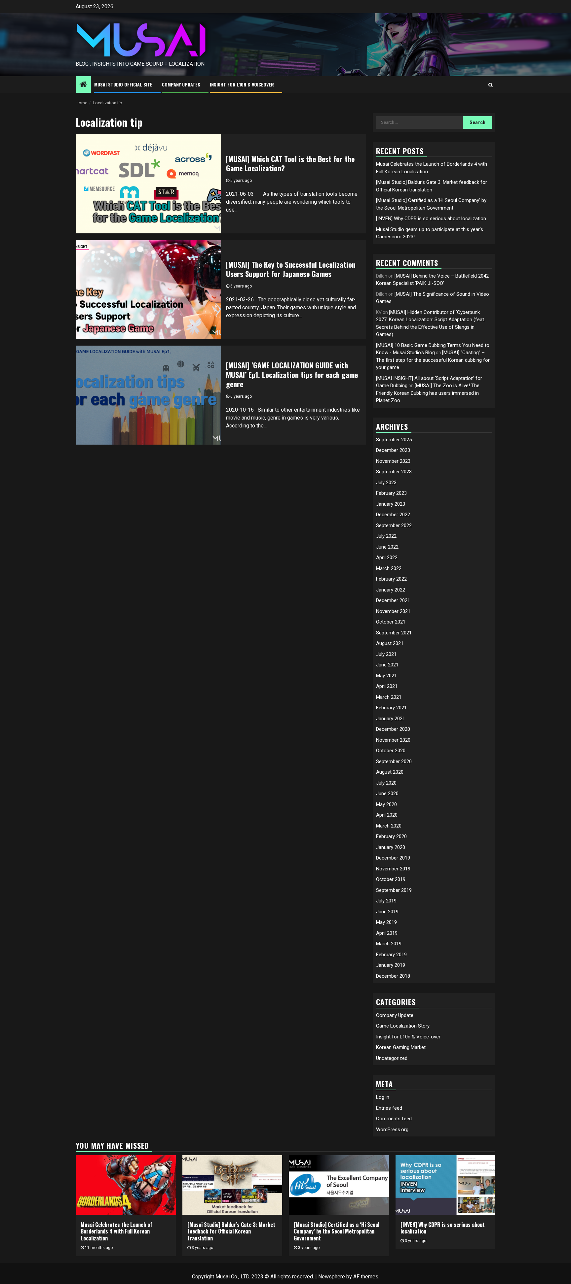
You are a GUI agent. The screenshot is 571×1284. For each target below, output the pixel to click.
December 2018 (393, 976)
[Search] (490, 85)
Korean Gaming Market (401, 1047)
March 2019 (388, 944)
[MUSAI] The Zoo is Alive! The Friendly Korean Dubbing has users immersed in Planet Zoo (427, 393)
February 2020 (391, 836)
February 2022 (391, 579)
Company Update (394, 1015)
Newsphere (331, 1276)
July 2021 (386, 654)
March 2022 (388, 568)
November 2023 (393, 461)
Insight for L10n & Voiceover (242, 84)
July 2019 (386, 901)
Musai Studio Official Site (123, 84)
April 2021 (387, 686)
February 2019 (391, 955)
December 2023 (393, 450)
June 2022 (387, 547)
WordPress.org (392, 1129)
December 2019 (393, 858)
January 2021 (390, 719)
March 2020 (388, 826)
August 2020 (389, 772)
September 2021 (394, 633)
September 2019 (394, 890)
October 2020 (390, 751)
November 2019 (393, 869)
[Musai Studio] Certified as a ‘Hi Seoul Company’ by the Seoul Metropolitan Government (336, 1231)
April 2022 (387, 557)
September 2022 (394, 525)
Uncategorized (391, 1058)
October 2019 (390, 879)
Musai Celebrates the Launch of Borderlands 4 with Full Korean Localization (116, 1231)
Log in (382, 1097)
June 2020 (387, 793)
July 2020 (386, 783)
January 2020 (390, 847)
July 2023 (386, 483)
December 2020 (393, 729)
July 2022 (386, 536)
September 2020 (394, 761)
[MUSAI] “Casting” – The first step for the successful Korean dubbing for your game (433, 360)
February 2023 (391, 493)
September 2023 (394, 472)
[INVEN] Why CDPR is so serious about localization (431, 218)
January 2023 (390, 504)
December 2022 (393, 515)
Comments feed (394, 1119)
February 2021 (391, 708)
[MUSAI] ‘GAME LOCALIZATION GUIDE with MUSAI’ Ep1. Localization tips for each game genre (292, 374)
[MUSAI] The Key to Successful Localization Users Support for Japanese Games (291, 269)
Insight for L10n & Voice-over (408, 1037)
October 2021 (390, 622)
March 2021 (388, 697)
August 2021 (389, 643)
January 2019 (390, 965)
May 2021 (386, 676)
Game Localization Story (403, 1026)
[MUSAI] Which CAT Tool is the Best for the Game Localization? (290, 163)
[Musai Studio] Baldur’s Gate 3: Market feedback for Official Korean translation (231, 1231)
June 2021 (387, 665)
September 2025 (394, 440)
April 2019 (387, 933)
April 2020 (387, 815)
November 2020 (393, 740)
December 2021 (393, 600)
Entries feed (389, 1108)
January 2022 (390, 590)
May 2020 (386, 804)
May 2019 (386, 922)
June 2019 (387, 912)
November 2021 (393, 611)
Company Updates (181, 84)
